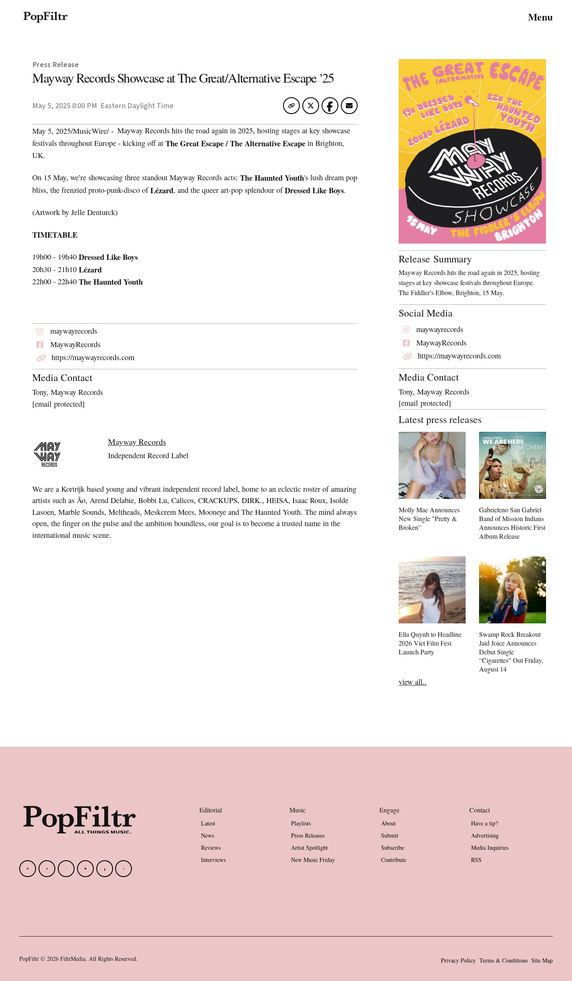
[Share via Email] (349, 108)
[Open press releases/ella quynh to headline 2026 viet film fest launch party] (432, 607)
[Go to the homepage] (79, 820)
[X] (123, 868)
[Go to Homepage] (45, 17)
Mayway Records (137, 441)
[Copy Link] (291, 105)
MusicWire (90, 131)
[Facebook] (27, 868)
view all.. (413, 682)
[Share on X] (310, 108)
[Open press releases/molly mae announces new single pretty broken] (432, 483)
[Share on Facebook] (329, 106)
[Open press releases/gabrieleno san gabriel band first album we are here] (512, 487)
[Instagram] (47, 868)
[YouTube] (85, 868)
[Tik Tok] (66, 868)
